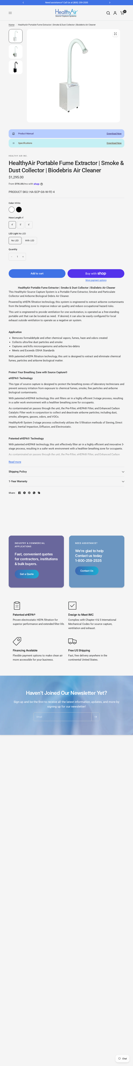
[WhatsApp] (34, 493)
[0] (121, 13)
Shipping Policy (18, 471)
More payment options (96, 280)
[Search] (108, 13)
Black (19, 209)
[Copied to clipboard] (39, 493)
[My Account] (115, 13)
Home (11, 25)
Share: (12, 493)
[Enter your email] (95, 717)
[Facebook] (19, 493)
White (11, 209)
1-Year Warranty (18, 481)
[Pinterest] (29, 493)
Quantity (13, 249)
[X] (24, 493)
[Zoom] (115, 33)
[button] (27, 574)
